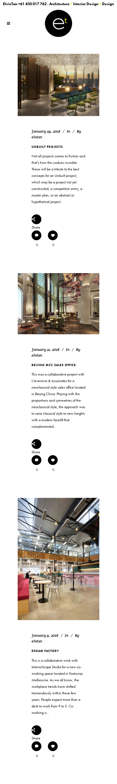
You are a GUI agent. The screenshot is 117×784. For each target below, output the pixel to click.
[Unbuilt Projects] (58, 85)
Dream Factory (45, 651)
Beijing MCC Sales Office (54, 365)
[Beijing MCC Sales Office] (58, 303)
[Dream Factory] (58, 559)
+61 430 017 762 (32, 3)
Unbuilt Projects (47, 147)
